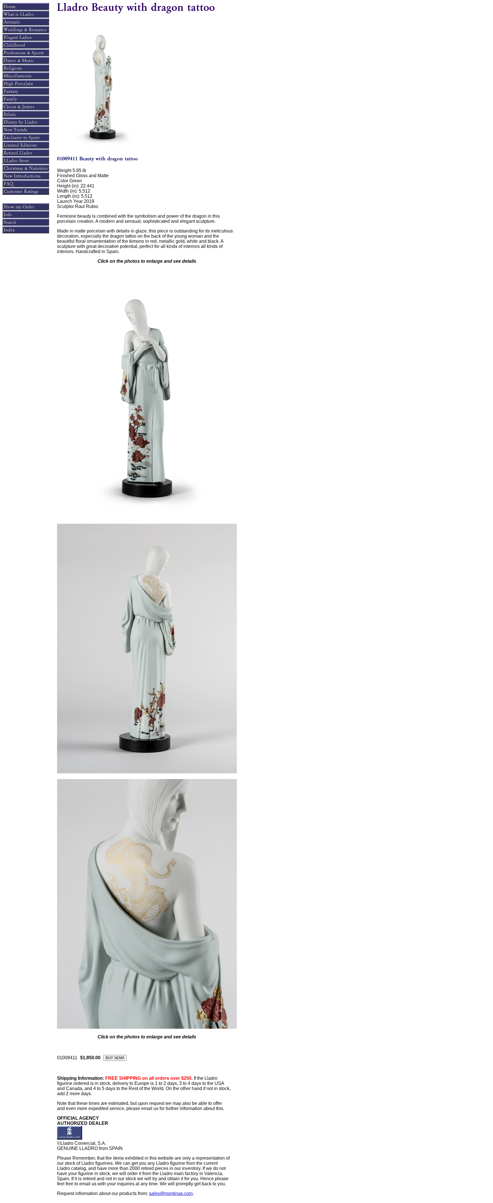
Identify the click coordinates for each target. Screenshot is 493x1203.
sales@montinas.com (171, 1193)
